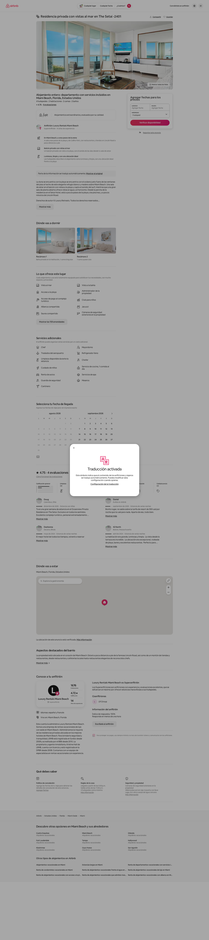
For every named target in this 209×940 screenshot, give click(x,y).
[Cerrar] (74, 448)
